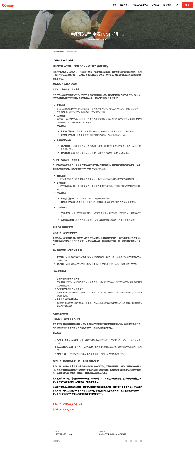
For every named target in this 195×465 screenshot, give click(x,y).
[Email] (141, 441)
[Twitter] (131, 441)
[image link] (8, 5)
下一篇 (101, 431)
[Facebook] (126, 441)
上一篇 (56, 431)
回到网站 (57, 441)
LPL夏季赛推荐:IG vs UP (63, 434)
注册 (187, 5)
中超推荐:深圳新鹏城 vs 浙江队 (112, 434)
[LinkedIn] (136, 441)
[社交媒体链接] (177, 5)
